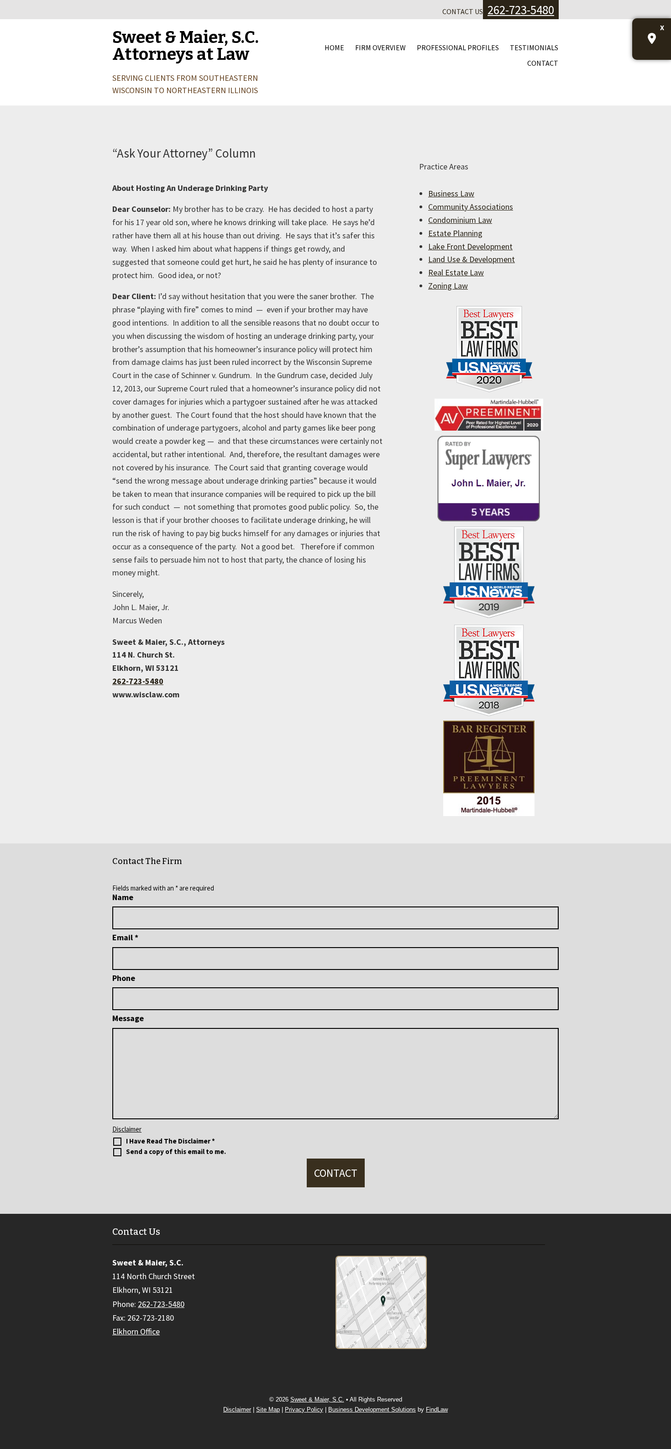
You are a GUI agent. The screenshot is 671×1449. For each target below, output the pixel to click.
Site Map (268, 1409)
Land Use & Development (471, 259)
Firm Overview (380, 47)
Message (128, 1018)
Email (125, 937)
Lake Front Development (470, 246)
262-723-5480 (521, 9)
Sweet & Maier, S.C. (317, 1399)
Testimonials (534, 47)
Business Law (451, 193)
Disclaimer (127, 1129)
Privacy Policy (304, 1409)
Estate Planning (455, 233)
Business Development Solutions (372, 1409)
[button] (662, 1383)
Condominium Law (460, 220)
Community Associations (470, 206)
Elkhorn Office (136, 1331)
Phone (123, 978)
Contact (542, 63)
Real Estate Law (456, 272)
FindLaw (437, 1409)
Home (334, 47)
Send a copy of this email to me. (176, 1151)
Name (122, 897)
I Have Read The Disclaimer (170, 1141)
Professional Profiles (458, 47)
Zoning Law (448, 285)
